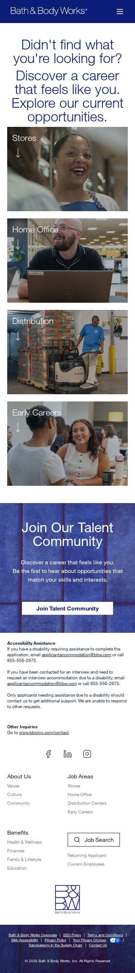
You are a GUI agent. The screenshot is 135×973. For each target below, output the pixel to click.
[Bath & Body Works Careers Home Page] (49, 11)
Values (13, 785)
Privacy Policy (55, 940)
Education (17, 868)
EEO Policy (72, 935)
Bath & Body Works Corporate (33, 935)
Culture (14, 794)
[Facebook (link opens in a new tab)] (48, 754)
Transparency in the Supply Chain (55, 945)
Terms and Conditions (105, 935)
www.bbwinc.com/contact (44, 732)
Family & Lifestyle (24, 859)
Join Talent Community (67, 608)
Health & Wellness (24, 842)
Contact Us (98, 945)
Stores (74, 785)
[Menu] (120, 11)
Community (18, 803)
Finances (15, 850)
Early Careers (80, 811)
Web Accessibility (24, 940)
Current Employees (86, 864)
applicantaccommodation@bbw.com (76, 654)
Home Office (79, 794)
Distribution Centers (87, 803)
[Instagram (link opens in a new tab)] (87, 754)
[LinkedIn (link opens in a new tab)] (67, 754)
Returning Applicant (87, 855)
